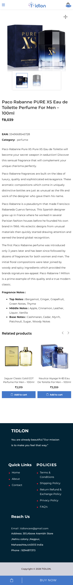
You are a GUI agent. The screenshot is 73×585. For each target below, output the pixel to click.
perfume (22, 139)
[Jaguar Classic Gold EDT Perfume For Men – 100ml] (19, 356)
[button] (65, 17)
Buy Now (48, 580)
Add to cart (11, 580)
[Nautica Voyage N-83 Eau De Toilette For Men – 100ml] (54, 356)
